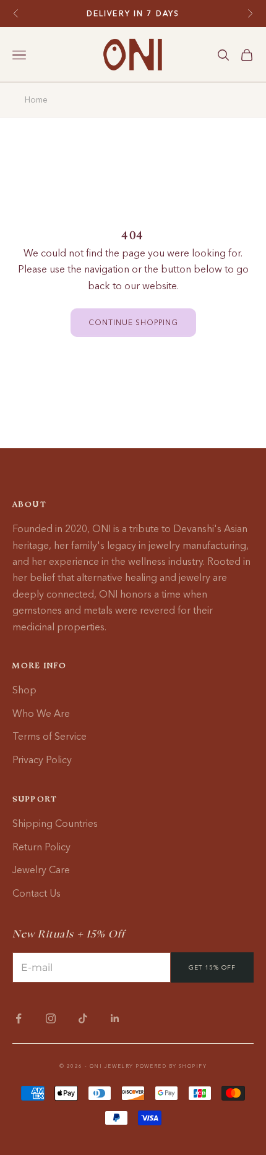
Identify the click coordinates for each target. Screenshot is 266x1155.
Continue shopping (133, 322)
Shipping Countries (55, 823)
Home (36, 99)
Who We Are (41, 713)
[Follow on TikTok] (83, 1018)
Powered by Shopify (171, 1066)
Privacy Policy (42, 759)
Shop (24, 689)
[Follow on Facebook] (18, 1018)
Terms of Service (49, 736)
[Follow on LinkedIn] (115, 1018)
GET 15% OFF (212, 967)
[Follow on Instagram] (51, 1018)
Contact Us (36, 893)
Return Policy (41, 846)
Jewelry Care (41, 869)
